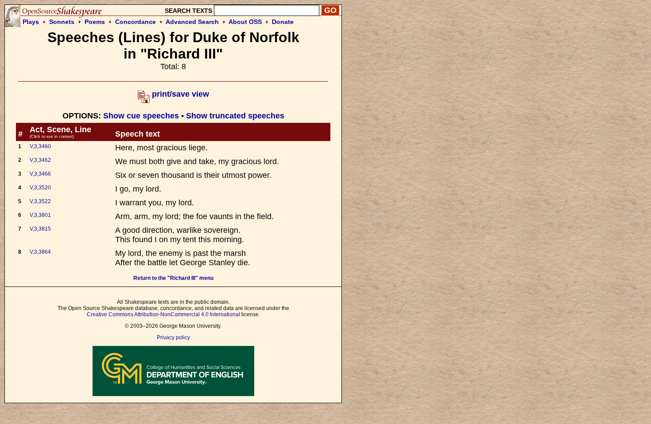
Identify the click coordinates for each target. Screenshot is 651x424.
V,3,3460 (40, 146)
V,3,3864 (40, 252)
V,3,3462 (40, 160)
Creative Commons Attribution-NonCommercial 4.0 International (163, 314)
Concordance (135, 21)
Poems (95, 21)
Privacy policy (173, 337)
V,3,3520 (40, 188)
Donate (283, 21)
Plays (31, 21)
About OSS (245, 21)
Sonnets (61, 21)
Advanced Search (192, 21)
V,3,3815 (40, 229)
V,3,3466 (40, 174)
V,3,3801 (40, 215)
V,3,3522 (40, 201)
